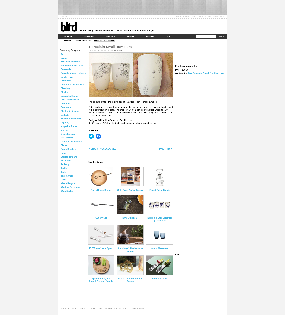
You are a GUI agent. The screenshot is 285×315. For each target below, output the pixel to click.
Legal (195, 17)
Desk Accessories (70, 99)
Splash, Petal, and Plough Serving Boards (101, 279)
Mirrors (64, 130)
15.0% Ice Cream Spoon (101, 248)
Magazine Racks (69, 126)
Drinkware (87, 40)
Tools (63, 172)
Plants (64, 145)
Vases (64, 179)
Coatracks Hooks (69, 96)
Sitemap (180, 17)
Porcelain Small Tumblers (104, 40)
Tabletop (78, 40)
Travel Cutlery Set (130, 218)
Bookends (66, 69)
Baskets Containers (70, 61)
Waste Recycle (68, 183)
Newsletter (218, 17)
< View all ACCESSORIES (102, 148)
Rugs (63, 153)
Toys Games (67, 176)
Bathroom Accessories (72, 65)
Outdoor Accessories (71, 141)
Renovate (110, 36)
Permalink (118, 50)
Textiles (64, 168)
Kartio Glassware (159, 248)
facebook (131, 309)
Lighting (65, 122)
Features (150, 36)
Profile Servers (159, 278)
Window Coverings (70, 187)
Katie (99, 50)
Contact (203, 17)
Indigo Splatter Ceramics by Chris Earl (159, 219)
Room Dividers (68, 149)
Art (62, 54)
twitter (122, 309)
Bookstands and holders (73, 73)
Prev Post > (165, 148)
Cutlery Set (101, 218)
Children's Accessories (72, 84)
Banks (64, 58)
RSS (210, 17)
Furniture (68, 36)
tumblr (140, 309)
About (188, 17)
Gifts (168, 36)
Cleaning (65, 88)
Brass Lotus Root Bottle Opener (130, 279)
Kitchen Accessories (71, 119)
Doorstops (66, 107)
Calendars (66, 80)
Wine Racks (67, 191)
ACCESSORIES (66, 40)
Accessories (89, 36)
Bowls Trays (67, 77)
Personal (130, 36)
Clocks (64, 92)
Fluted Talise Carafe (159, 190)
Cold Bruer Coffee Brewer (130, 190)
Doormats (66, 103)
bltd (68, 26)
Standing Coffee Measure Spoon (130, 249)
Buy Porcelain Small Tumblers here (206, 73)
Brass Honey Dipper (101, 190)
